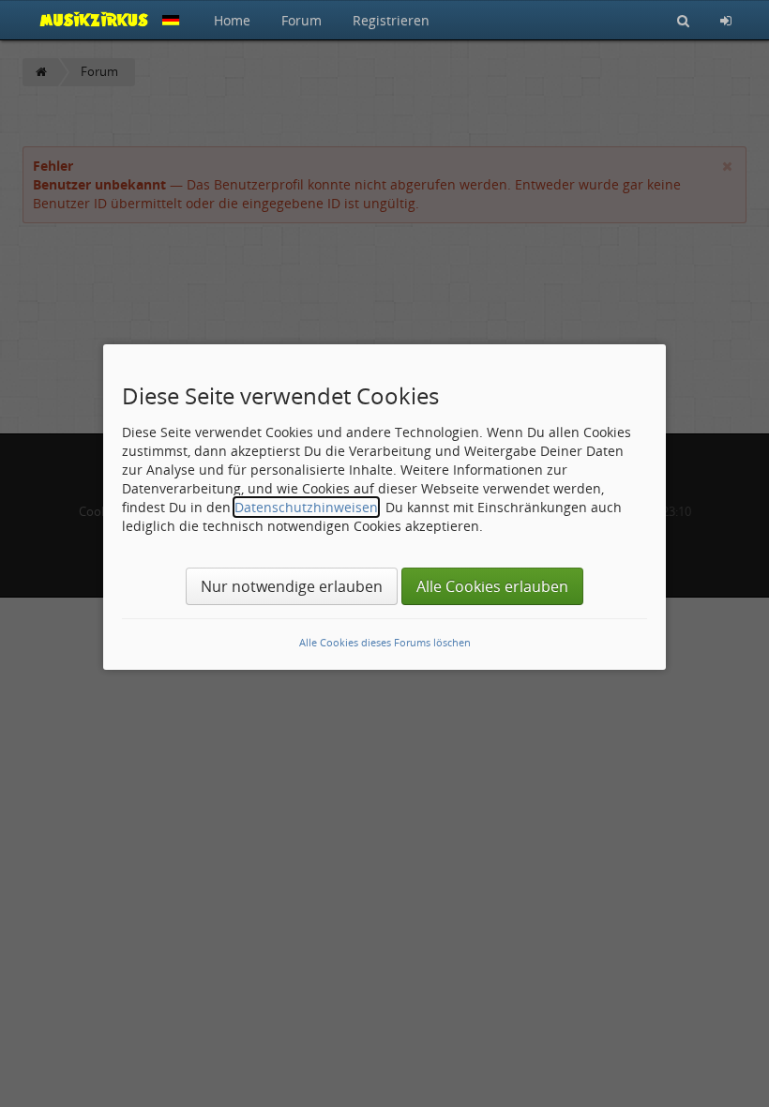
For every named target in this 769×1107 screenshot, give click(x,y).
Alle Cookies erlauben (492, 586)
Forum (301, 20)
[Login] (725, 19)
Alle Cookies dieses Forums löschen (385, 642)
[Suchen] (683, 19)
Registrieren (391, 20)
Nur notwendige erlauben (292, 586)
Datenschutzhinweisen (306, 507)
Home (232, 20)
